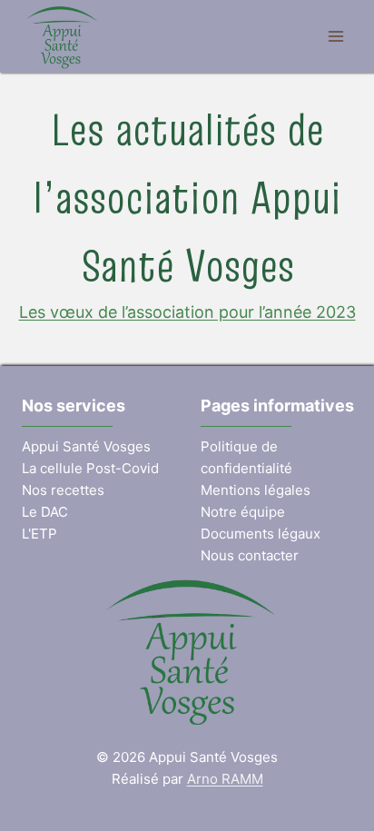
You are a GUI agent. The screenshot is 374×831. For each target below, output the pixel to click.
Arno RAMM (225, 778)
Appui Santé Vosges (86, 446)
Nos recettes (63, 490)
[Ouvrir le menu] (335, 36)
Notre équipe (243, 511)
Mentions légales (255, 490)
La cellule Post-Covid (90, 468)
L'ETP (39, 533)
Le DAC (45, 511)
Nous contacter (250, 555)
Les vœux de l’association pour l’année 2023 (187, 312)
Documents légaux (260, 533)
